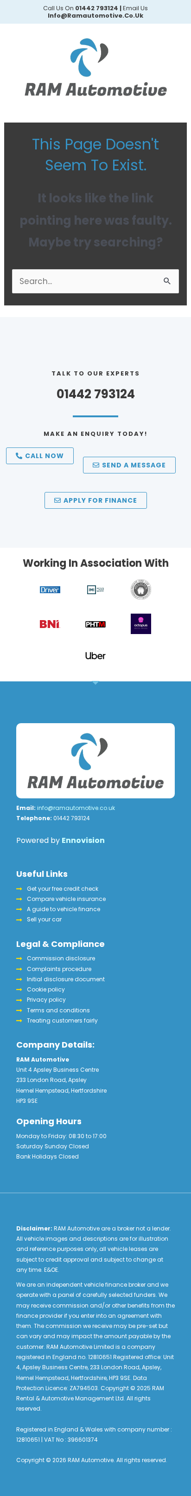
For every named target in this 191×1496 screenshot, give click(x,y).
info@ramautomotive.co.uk (76, 808)
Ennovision (83, 840)
